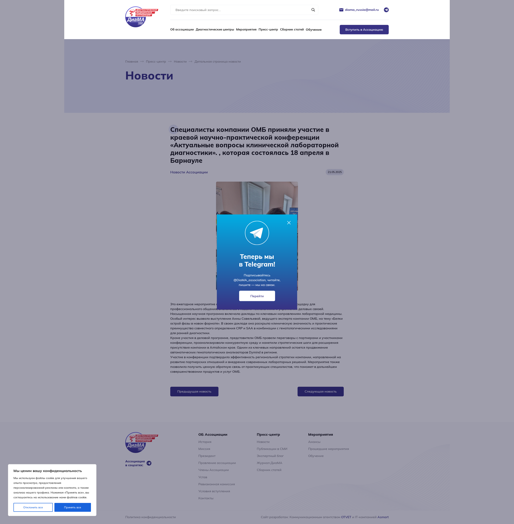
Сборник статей (292, 29)
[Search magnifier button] (313, 10)
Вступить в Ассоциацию (364, 29)
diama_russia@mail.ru (362, 10)
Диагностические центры (215, 29)
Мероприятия (246, 29)
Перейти (257, 296)
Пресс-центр (268, 29)
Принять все (72, 507)
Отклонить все (33, 507)
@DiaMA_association (250, 280)
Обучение (314, 29)
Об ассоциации (182, 29)
